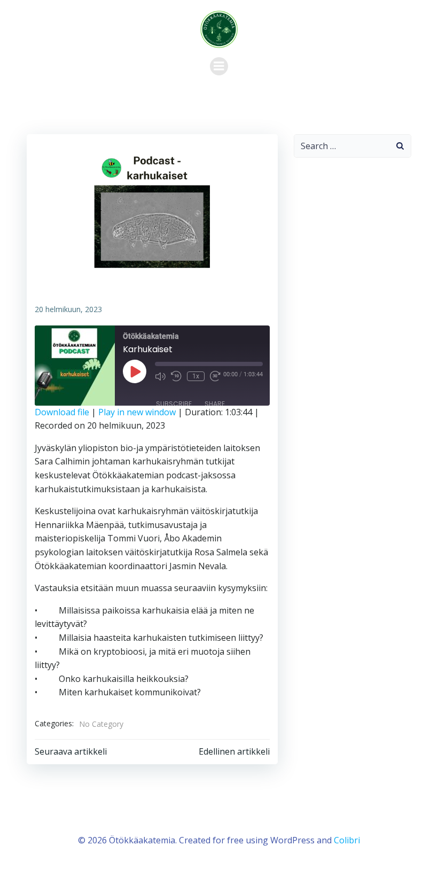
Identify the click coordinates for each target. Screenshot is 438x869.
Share (215, 403)
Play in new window (137, 412)
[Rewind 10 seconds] (176, 376)
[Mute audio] (160, 376)
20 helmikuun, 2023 (68, 309)
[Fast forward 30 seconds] (215, 376)
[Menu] (219, 66)
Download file (62, 412)
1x (195, 376)
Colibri (347, 840)
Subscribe (174, 403)
